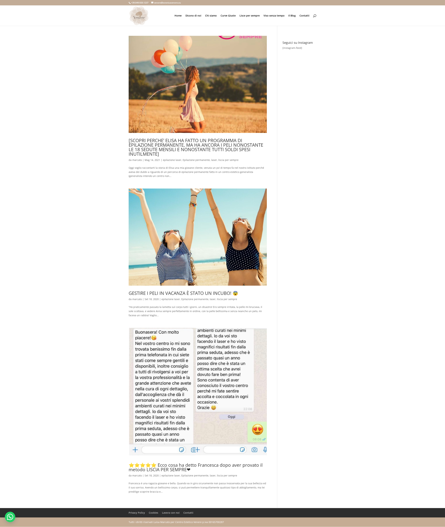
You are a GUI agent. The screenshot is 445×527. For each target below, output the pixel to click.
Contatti (304, 15)
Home (178, 15)
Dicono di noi (193, 15)
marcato (137, 160)
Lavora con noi (171, 512)
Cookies (153, 512)
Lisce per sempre (250, 15)
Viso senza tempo (274, 15)
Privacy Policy (137, 512)
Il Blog (292, 15)
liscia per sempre (228, 160)
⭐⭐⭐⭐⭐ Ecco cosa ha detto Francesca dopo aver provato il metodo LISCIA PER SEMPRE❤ (196, 467)
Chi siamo (211, 15)
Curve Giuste (228, 15)
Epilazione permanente (196, 160)
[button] (10, 517)
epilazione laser (172, 160)
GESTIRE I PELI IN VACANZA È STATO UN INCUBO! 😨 (183, 293)
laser (214, 160)
